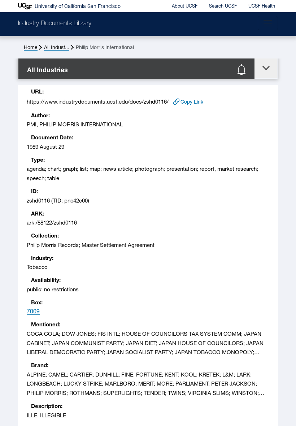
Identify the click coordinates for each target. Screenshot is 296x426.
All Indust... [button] (56, 48)
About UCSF (184, 6)
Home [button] (31, 48)
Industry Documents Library (54, 24)
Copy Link (191, 102)
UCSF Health (261, 6)
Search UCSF (223, 6)
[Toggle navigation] (268, 23)
